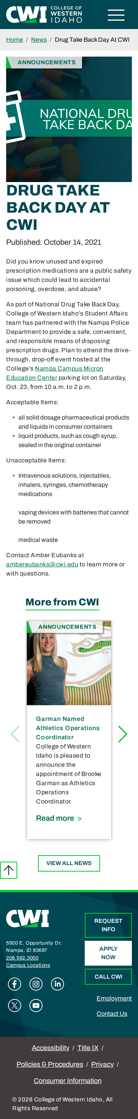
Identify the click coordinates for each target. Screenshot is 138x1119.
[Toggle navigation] (116, 16)
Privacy (102, 1064)
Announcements (47, 62)
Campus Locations (28, 965)
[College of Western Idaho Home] (44, 14)
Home (14, 39)
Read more (69, 817)
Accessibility (50, 1048)
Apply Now (108, 953)
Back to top (8, 870)
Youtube (36, 1005)
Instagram (36, 984)
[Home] (27, 918)
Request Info (108, 925)
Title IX (88, 1048)
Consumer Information (68, 1081)
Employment (114, 998)
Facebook (14, 984)
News (39, 39)
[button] (123, 734)
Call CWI (108, 977)
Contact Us (112, 1013)
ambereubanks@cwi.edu (42, 564)
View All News (69, 863)
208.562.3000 (22, 958)
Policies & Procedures (49, 1064)
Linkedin (57, 984)
